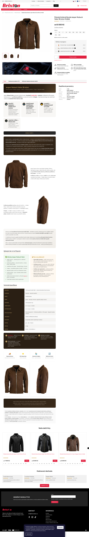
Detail (26, 460)
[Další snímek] (51, 34)
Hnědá (68, 90)
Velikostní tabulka (40, 1)
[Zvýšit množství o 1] (58, 56)
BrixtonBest (29, 517)
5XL (18, 463)
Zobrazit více (44, 485)
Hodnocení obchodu (44, 471)
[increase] (81, 44)
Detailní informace (57, 60)
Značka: (68, 21)
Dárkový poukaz (49, 519)
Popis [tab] (5, 81)
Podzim (73, 96)
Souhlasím (60, 527)
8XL (25, 463)
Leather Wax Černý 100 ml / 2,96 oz (66, 51)
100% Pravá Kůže (70, 93)
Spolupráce (48, 1)
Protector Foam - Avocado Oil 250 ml (67, 45)
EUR (79, 1)
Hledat (56, 5)
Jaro (68, 96)
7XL (23, 463)
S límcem (68, 99)
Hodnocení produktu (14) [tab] (14, 81)
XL (37, 463)
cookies (32, 526)
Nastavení (29, 534)
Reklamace (48, 518)
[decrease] (81, 45)
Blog (54, 1)
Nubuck (75, 93)
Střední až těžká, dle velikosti (73, 92)
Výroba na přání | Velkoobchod (51, 521)
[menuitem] (6, 9)
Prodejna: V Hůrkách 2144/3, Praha (52, 522)
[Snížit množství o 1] (58, 58)
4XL (16, 463)
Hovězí (68, 95)
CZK (75, 1)
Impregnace (10, 335)
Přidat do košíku (73, 57)
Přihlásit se (54, 501)
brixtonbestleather (32, 517)
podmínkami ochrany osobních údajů (65, 499)
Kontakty (33, 1)
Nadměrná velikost (70, 98)
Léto (70, 96)
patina (25, 276)
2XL (11, 463)
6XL (21, 463)
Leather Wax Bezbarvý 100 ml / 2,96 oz (67, 48)
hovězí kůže (34, 95)
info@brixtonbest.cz (33, 514)
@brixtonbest (35, 517)
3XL (13, 463)
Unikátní (71, 90)
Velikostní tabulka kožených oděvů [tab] (30, 81)
